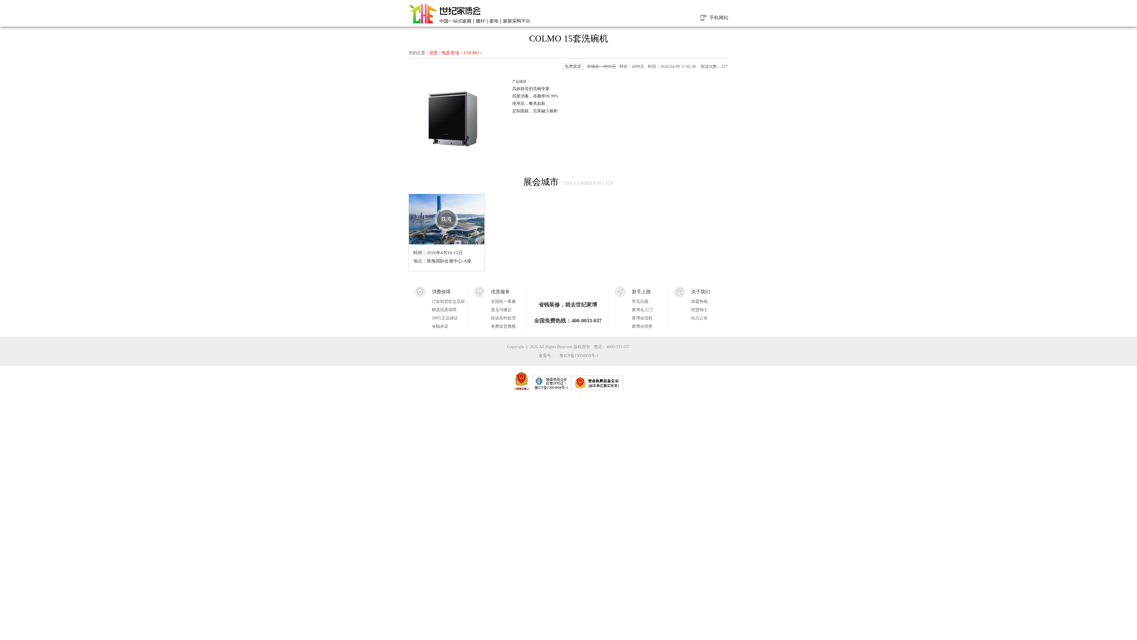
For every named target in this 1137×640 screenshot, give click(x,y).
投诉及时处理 (503, 318)
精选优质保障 (444, 310)
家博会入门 (642, 310)
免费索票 (573, 66)
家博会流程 (642, 318)
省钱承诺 (440, 326)
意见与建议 (501, 310)
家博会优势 (642, 326)
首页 (433, 53)
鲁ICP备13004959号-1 (579, 355)
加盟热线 (699, 301)
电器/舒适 (450, 53)
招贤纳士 (699, 310)
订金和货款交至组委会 (448, 301)
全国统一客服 (503, 301)
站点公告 (699, 318)
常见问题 (640, 301)
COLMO (471, 53)
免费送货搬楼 (503, 326)
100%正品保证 (445, 318)
